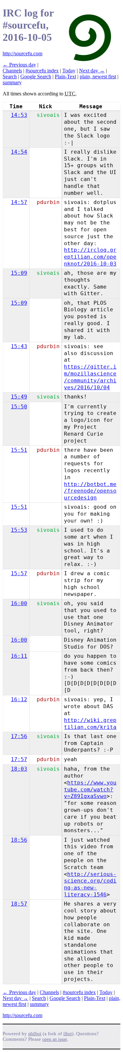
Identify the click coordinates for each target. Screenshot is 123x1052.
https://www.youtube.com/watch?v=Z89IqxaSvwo (90, 790)
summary (12, 82)
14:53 (19, 115)
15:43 (19, 346)
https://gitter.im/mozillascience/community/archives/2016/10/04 (90, 377)
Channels (12, 70)
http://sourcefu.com (22, 53)
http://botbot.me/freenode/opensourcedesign (90, 491)
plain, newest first (98, 76)
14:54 (19, 152)
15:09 (19, 273)
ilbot (67, 1033)
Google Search (35, 76)
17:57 (19, 759)
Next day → (92, 70)
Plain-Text (65, 76)
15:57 (19, 573)
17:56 (19, 736)
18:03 (19, 769)
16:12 (19, 699)
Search (10, 76)
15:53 (19, 530)
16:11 (19, 656)
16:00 (19, 603)
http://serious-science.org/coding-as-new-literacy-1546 (90, 884)
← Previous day (19, 64)
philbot (34, 1033)
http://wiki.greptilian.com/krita (90, 723)
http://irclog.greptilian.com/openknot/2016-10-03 (90, 257)
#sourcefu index (42, 70)
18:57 (19, 904)
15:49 (19, 397)
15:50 (19, 406)
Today (68, 70)
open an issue (54, 1039)
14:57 (19, 202)
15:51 (19, 450)
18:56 (19, 840)
